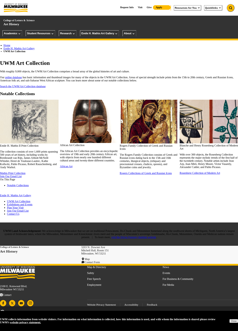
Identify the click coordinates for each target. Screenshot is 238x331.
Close (234, 321)
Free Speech (94, 278)
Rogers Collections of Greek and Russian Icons (146, 173)
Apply (159, 7)
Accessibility (131, 304)
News (166, 267)
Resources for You (186, 7)
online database (13, 77)
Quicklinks (211, 7)
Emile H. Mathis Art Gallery (97, 33)
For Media (168, 284)
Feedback (152, 304)
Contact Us (13, 213)
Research (66, 33)
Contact (7, 294)
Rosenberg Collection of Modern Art (200, 173)
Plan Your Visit (15, 207)
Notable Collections (18, 185)
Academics (10, 33)
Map (87, 259)
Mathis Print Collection (12, 173)
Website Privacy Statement (101, 304)
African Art (66, 166)
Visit (140, 7)
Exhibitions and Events (19, 204)
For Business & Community (178, 278)
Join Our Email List (11, 176)
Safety (90, 273)
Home (6, 45)
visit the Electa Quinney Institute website (133, 237)
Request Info (127, 7)
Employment (94, 284)
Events (166, 273)
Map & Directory (96, 267)
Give (149, 7)
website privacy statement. (25, 322)
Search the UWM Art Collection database (23, 86)
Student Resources (38, 33)
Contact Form (92, 262)
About (127, 33)
